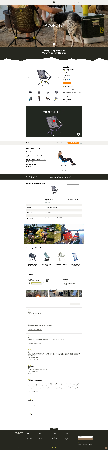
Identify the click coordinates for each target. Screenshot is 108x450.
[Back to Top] (81, 143)
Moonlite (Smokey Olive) (37, 329)
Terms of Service (41, 437)
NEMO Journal (31, 2)
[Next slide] (58, 77)
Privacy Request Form (41, 439)
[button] (53, 135)
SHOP (19, 2)
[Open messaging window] (106, 448)
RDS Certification (54, 437)
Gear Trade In (67, 439)
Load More (54, 428)
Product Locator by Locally (69, 86)
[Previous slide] (28, 77)
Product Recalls (28, 447)
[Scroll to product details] (54, 44)
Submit (85, 438)
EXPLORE (24, 2)
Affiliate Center (67, 437)
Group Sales (66, 438)
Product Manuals (23, 447)
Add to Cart (73, 142)
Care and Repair (54, 433)
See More (64, 93)
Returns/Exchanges (29, 438)
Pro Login (34, 447)
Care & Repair (17, 447)
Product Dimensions (47, 202)
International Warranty (29, 437)
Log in (86, 2)
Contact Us (28, 433)
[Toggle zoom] (59, 88)
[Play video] (54, 121)
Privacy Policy (40, 438)
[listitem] (30, 92)
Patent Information (54, 438)
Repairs (27, 439)
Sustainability (66, 433)
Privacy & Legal (79, 444)
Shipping (40, 433)
